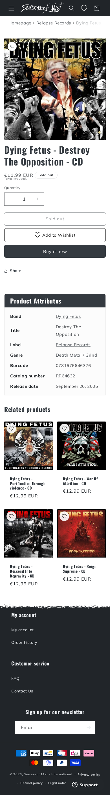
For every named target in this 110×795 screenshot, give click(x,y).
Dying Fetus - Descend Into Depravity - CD (22, 571)
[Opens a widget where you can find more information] (84, 785)
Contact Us (22, 691)
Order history (24, 642)
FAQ (15, 678)
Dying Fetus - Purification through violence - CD (27, 483)
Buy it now (55, 251)
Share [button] (15, 270)
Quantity (12, 187)
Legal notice (58, 783)
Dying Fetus (68, 316)
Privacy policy (89, 774)
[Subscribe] (88, 727)
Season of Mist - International (48, 774)
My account (22, 629)
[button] (11, 8)
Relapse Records (73, 344)
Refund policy (31, 783)
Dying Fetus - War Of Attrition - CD (80, 481)
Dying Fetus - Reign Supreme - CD (80, 569)
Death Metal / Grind (76, 355)
